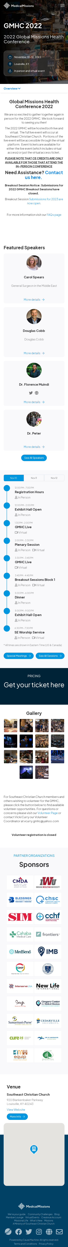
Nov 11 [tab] (34, 477)
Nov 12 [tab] (54, 477)
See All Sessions (48, 655)
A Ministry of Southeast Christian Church (34, 1223)
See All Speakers (34, 457)
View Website (16, 1109)
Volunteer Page (47, 813)
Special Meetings (17, 655)
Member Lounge (14, 1217)
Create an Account (51, 1217)
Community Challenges (40, 1214)
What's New (36, 1220)
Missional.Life (21, 1220)
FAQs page (54, 214)
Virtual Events (32, 1217)
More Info (15, 1116)
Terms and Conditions (25, 1243)
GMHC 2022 (23, 25)
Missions (48, 1220)
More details (32, 299)
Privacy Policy (46, 1243)
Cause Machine (31, 1239)
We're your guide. (17, 1214)
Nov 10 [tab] (13, 477)
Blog (56, 1214)
